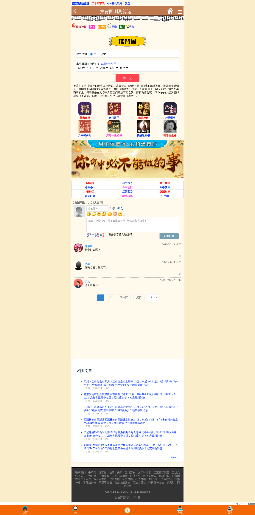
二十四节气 (98, 3)
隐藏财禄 (165, 191)
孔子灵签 (140, 479)
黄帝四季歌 (100, 479)
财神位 (102, 26)
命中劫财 (127, 187)
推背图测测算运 (115, 11)
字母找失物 (89, 482)
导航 (180, 512)
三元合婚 (91, 475)
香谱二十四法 (83, 479)
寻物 (114, 26)
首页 (25, 512)
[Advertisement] (127, 333)
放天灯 (171, 482)
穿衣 (92, 26)
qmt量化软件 (114, 3)
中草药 (92, 472)
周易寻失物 (105, 482)
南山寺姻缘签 (122, 482)
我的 (230, 512)
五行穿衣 (130, 472)
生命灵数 (104, 475)
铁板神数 (81, 26)
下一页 (124, 297)
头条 (131, 26)
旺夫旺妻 (90, 196)
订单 (75, 512)
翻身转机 (127, 196)
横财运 (90, 191)
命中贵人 (127, 183)
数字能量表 (149, 475)
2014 (119, 491)
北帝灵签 (114, 479)
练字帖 (103, 472)
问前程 (90, 183)
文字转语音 (144, 472)
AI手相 (165, 196)
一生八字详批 (80, 3)
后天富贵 (127, 191)
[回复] (179, 256)
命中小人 (90, 187)
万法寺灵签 (139, 482)
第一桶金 (165, 183)
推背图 (176, 475)
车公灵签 (127, 479)
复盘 (127, 3)
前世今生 (135, 475)
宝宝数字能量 (161, 472)
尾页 (139, 297)
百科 (87, 388)
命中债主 (165, 187)
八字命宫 (166, 479)
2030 (125, 491)
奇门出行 (153, 479)
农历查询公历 (108, 63)
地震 (111, 472)
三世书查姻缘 (120, 475)
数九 (122, 26)
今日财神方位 (156, 482)
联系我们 (80, 472)
